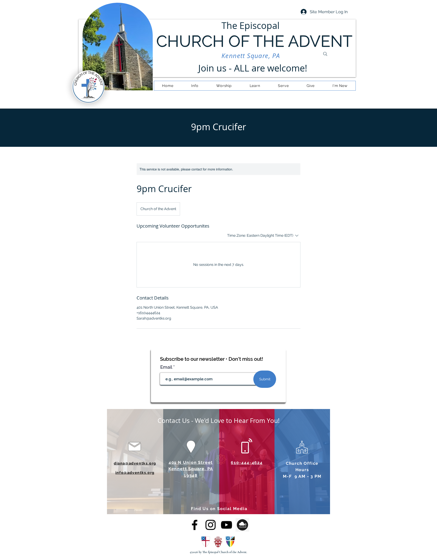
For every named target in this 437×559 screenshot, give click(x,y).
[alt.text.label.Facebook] (194, 525)
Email (166, 367)
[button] (194, 85)
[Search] (325, 54)
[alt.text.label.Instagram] (210, 525)
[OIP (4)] (242, 525)
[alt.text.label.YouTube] (226, 525)
